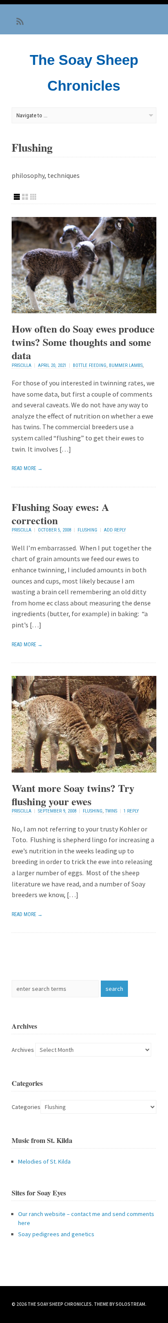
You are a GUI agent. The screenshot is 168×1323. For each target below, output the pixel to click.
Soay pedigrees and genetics (56, 1234)
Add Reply (115, 530)
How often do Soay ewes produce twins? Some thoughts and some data (83, 342)
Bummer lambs (126, 365)
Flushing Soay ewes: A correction (60, 513)
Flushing (87, 530)
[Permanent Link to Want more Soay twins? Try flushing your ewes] (84, 770)
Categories (26, 1107)
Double (25, 197)
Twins (111, 811)
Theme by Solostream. (120, 1304)
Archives (23, 1050)
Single (17, 197)
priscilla (21, 365)
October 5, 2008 (54, 530)
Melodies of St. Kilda (44, 1161)
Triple (33, 197)
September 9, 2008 (57, 811)
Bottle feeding (89, 365)
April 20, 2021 (52, 365)
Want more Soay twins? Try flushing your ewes (73, 794)
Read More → (27, 468)
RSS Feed (20, 21)
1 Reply (131, 811)
